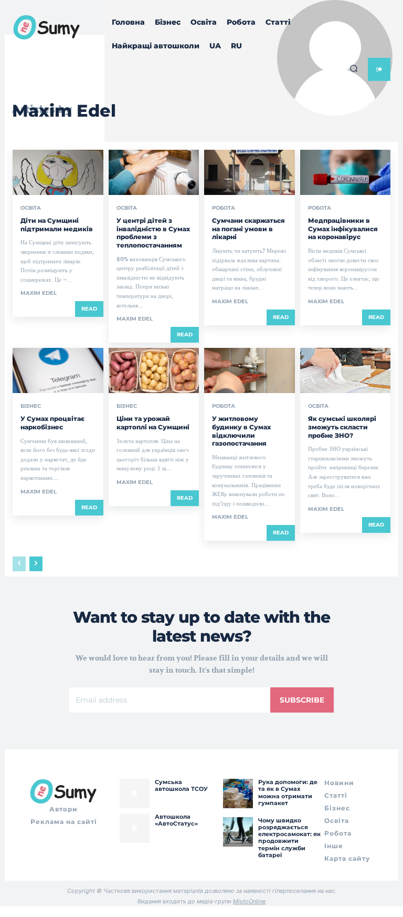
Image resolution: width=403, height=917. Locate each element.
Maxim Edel (38, 293)
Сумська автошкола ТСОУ (181, 785)
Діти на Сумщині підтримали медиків (56, 225)
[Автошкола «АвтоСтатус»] (134, 828)
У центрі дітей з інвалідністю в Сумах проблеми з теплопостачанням (153, 233)
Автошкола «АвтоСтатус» (176, 820)
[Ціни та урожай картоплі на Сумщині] (154, 370)
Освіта (30, 208)
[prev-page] (19, 564)
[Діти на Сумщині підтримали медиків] (58, 172)
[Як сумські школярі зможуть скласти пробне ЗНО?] (345, 370)
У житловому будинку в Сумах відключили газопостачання (241, 431)
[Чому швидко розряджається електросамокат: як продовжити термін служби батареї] (237, 832)
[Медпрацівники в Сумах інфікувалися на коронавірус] (345, 172)
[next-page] (36, 564)
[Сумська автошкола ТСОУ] (134, 793)
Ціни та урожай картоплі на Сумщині (152, 423)
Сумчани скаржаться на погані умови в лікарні (248, 229)
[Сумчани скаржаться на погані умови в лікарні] (249, 172)
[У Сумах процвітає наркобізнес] (58, 370)
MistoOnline (249, 901)
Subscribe (302, 700)
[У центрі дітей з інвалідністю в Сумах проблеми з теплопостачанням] (154, 172)
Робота (223, 208)
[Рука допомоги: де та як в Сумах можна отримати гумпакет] (237, 793)
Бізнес (30, 406)
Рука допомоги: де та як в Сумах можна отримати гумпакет (287, 792)
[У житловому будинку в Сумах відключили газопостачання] (249, 370)
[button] (353, 68)
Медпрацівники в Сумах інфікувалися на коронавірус (343, 229)
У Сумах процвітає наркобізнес (52, 423)
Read (89, 308)
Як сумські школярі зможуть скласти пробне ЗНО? (342, 427)
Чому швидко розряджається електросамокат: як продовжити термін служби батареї (289, 838)
